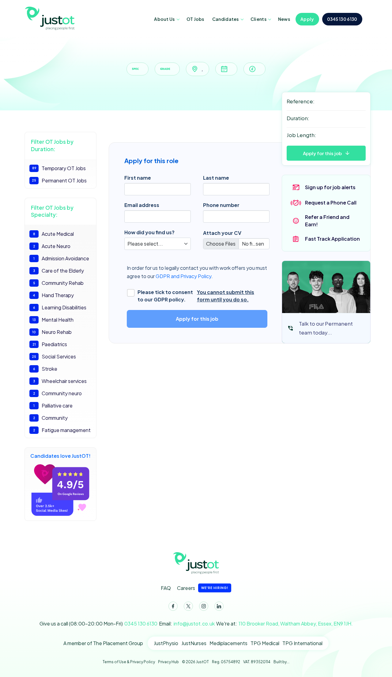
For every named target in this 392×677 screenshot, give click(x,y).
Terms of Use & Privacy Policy (129, 662)
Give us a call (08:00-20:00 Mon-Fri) (98, 623)
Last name (216, 177)
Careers (202, 588)
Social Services (54, 356)
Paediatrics (49, 344)
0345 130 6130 (342, 19)
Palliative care (53, 405)
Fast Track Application (332, 238)
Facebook (173, 606)
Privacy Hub (168, 662)
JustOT (50, 17)
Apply (307, 19)
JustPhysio (166, 643)
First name (137, 177)
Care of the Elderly (58, 270)
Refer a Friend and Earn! (327, 221)
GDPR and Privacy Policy (183, 276)
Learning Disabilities (59, 307)
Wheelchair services (60, 381)
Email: (187, 623)
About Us (164, 19)
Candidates (225, 19)
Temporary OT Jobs (59, 168)
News (284, 19)
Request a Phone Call (330, 202)
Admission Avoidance (61, 258)
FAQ (166, 588)
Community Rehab (58, 283)
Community (50, 418)
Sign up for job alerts (330, 187)
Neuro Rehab (52, 332)
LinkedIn (219, 606)
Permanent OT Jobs (59, 180)
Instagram (203, 606)
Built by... (281, 662)
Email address (141, 205)
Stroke (45, 368)
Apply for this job (322, 153)
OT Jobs (195, 19)
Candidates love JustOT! (60, 456)
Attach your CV (222, 233)
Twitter (188, 606)
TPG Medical (265, 643)
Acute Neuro (52, 246)
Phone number (221, 205)
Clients (258, 19)
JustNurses (193, 643)
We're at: (284, 623)
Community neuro (57, 393)
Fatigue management (62, 430)
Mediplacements (228, 643)
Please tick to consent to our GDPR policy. (196, 296)
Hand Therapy (53, 295)
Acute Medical (53, 234)
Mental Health (53, 319)
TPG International (302, 643)
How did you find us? (149, 232)
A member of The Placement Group (103, 643)
